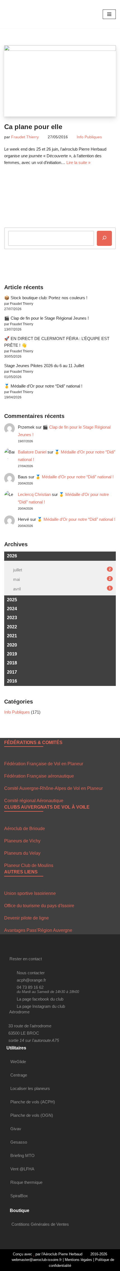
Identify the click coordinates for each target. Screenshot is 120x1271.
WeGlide (18, 1061)
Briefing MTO (22, 1155)
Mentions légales (78, 1260)
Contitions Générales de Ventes (40, 1224)
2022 (12, 626)
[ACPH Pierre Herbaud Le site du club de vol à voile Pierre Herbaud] (21, 14)
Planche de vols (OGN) (31, 1115)
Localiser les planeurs (30, 1088)
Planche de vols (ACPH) (32, 1101)
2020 (12, 645)
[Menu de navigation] (109, 14)
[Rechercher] (104, 238)
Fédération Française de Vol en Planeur (43, 763)
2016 (12, 681)
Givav (15, 1128)
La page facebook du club (40, 999)
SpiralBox (19, 1195)
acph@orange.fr (31, 980)
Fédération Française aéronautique (39, 776)
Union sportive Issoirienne (30, 893)
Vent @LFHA (22, 1169)
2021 (12, 635)
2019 (12, 654)
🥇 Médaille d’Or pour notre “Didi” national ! (43, 386)
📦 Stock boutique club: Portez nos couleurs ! (45, 297)
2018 (12, 663)
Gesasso (18, 1142)
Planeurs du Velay (22, 853)
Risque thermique (26, 1182)
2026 (12, 555)
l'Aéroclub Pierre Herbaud (62, 1254)
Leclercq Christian (34, 494)
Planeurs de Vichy (22, 840)
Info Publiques (89, 137)
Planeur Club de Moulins (28, 865)
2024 (12, 608)
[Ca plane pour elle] (60, 81)
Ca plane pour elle (33, 126)
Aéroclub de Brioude (24, 828)
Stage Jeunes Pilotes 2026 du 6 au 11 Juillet (44, 365)
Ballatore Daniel (32, 452)
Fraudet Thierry (25, 137)
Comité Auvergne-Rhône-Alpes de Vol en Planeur (53, 788)
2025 (12, 599)
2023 (12, 617)
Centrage (18, 1075)
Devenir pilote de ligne (26, 918)
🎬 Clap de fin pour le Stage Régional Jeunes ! (46, 318)
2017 (12, 672)
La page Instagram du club (41, 1006)
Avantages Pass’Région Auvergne (38, 930)
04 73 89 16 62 (30, 987)
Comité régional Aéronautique (33, 800)
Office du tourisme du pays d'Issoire (39, 905)
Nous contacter (31, 972)
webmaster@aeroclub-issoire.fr (36, 1260)
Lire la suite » (78, 162)
